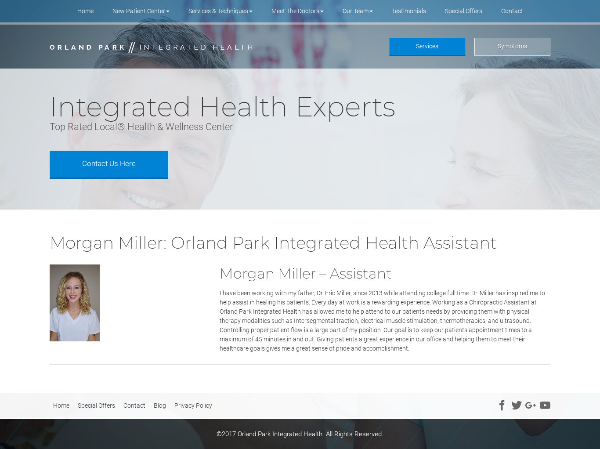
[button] (141, 11)
